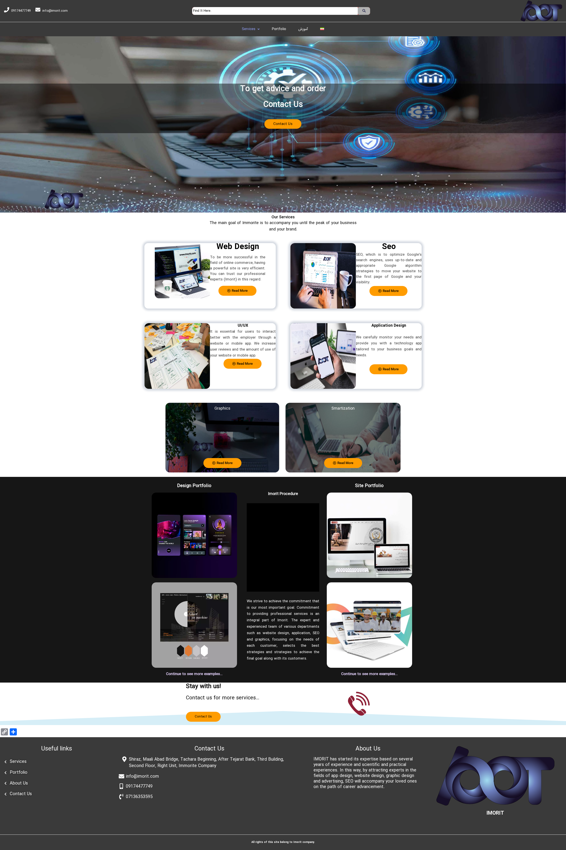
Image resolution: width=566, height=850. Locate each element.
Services (248, 29)
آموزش (303, 29)
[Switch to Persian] (322, 28)
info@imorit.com (55, 10)
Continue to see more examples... (194, 674)
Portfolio (279, 29)
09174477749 (21, 10)
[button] (251, 29)
